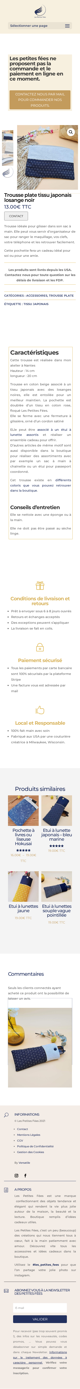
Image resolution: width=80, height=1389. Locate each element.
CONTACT (16, 216)
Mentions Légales (28, 1134)
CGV (20, 1140)
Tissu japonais (36, 304)
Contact (22, 1129)
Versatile (24, 1162)
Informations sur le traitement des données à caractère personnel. (40, 1357)
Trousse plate (61, 295)
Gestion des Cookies (30, 1152)
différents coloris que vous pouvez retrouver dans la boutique (40, 485)
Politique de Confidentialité (35, 1146)
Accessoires (36, 295)
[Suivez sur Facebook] (25, 1175)
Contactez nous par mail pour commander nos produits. (40, 100)
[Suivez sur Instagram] (16, 1175)
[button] (71, 132)
